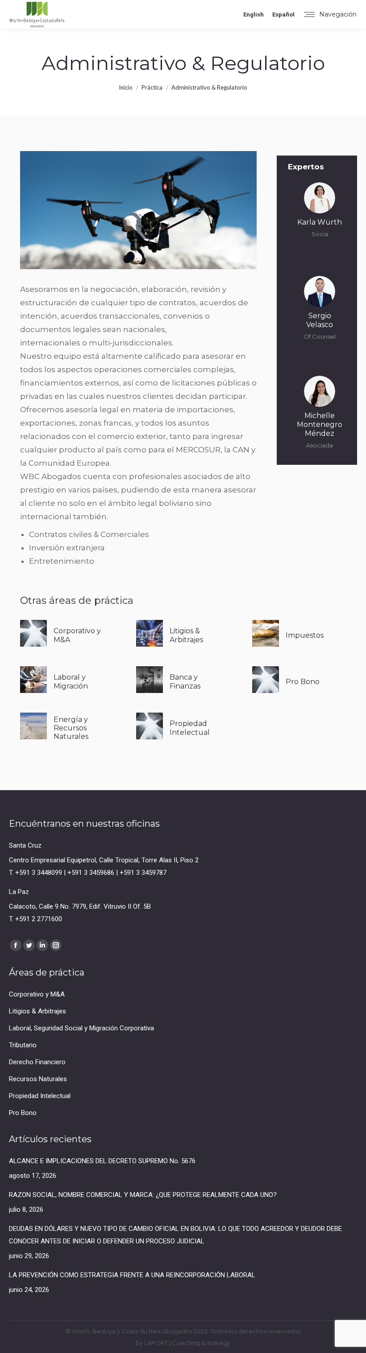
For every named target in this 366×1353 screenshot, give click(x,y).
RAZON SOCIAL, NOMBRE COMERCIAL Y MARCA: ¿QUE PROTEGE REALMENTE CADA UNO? (143, 1195)
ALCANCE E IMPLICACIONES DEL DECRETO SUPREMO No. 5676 (102, 1161)
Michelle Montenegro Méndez (319, 424)
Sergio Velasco (319, 320)
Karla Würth (319, 222)
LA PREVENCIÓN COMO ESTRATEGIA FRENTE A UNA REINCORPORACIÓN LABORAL (132, 1275)
